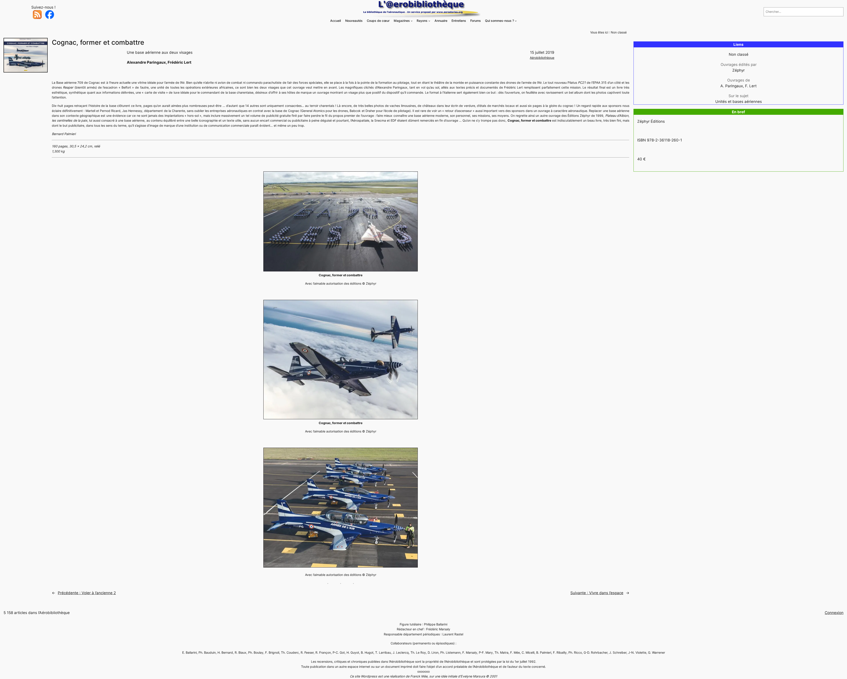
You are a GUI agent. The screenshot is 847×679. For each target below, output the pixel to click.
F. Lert (751, 86)
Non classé (619, 32)
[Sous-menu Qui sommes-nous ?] (516, 21)
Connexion (834, 612)
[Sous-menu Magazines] (412, 21)
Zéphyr (738, 70)
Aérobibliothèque (542, 57)
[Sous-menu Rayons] (429, 21)
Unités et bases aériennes (738, 101)
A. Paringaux (731, 86)
